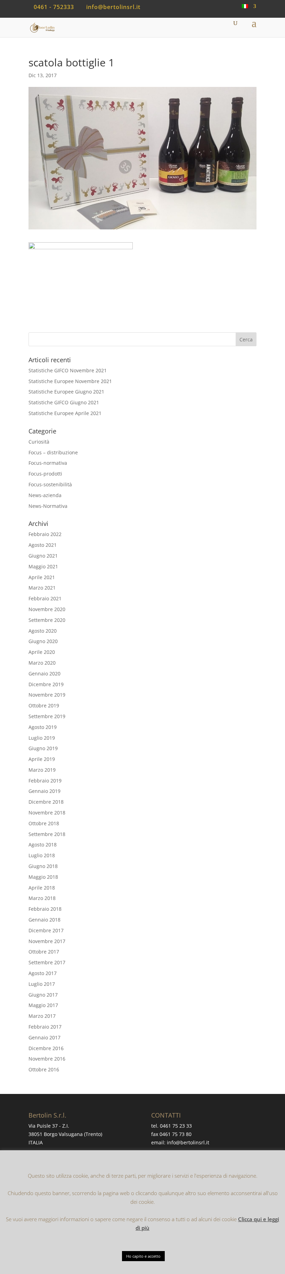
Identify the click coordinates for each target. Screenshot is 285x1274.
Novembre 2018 (46, 812)
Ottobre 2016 (43, 1069)
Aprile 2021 (41, 577)
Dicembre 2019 (46, 684)
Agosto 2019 (42, 727)
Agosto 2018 (42, 844)
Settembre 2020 (46, 620)
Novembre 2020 (46, 609)
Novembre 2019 (46, 694)
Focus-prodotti (45, 473)
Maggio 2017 (43, 1005)
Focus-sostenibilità (50, 484)
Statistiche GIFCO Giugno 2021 (63, 402)
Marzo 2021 (42, 587)
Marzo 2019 (42, 769)
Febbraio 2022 (45, 534)
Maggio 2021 (43, 566)
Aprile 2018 (41, 887)
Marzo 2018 (42, 898)
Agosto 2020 (42, 630)
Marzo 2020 (42, 662)
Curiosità (38, 441)
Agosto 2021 (42, 545)
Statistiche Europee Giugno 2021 (66, 391)
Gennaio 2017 (44, 1037)
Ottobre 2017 (43, 951)
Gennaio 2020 (44, 673)
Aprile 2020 (41, 652)
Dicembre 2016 (46, 1048)
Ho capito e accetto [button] (143, 1256)
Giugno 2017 (43, 994)
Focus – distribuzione (53, 452)
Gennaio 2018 (44, 919)
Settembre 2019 (46, 716)
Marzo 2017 (42, 1016)
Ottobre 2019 (43, 705)
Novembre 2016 (46, 1058)
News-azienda (45, 495)
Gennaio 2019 (44, 791)
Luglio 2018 (41, 855)
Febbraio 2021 (45, 598)
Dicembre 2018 (46, 801)
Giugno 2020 (43, 641)
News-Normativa (47, 506)
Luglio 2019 (41, 738)
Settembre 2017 (46, 962)
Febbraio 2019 (45, 780)
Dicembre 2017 (46, 930)
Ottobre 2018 (43, 823)
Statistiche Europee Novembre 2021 (70, 381)
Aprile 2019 (41, 759)
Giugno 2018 (43, 866)
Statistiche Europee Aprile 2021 (64, 413)
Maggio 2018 (43, 877)
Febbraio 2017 (45, 1026)
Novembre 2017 (46, 941)
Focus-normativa (47, 463)
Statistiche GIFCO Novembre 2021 (67, 370)
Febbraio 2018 (45, 909)
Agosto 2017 (42, 973)
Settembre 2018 (46, 834)
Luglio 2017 (41, 984)
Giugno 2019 (43, 748)
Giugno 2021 (43, 555)
